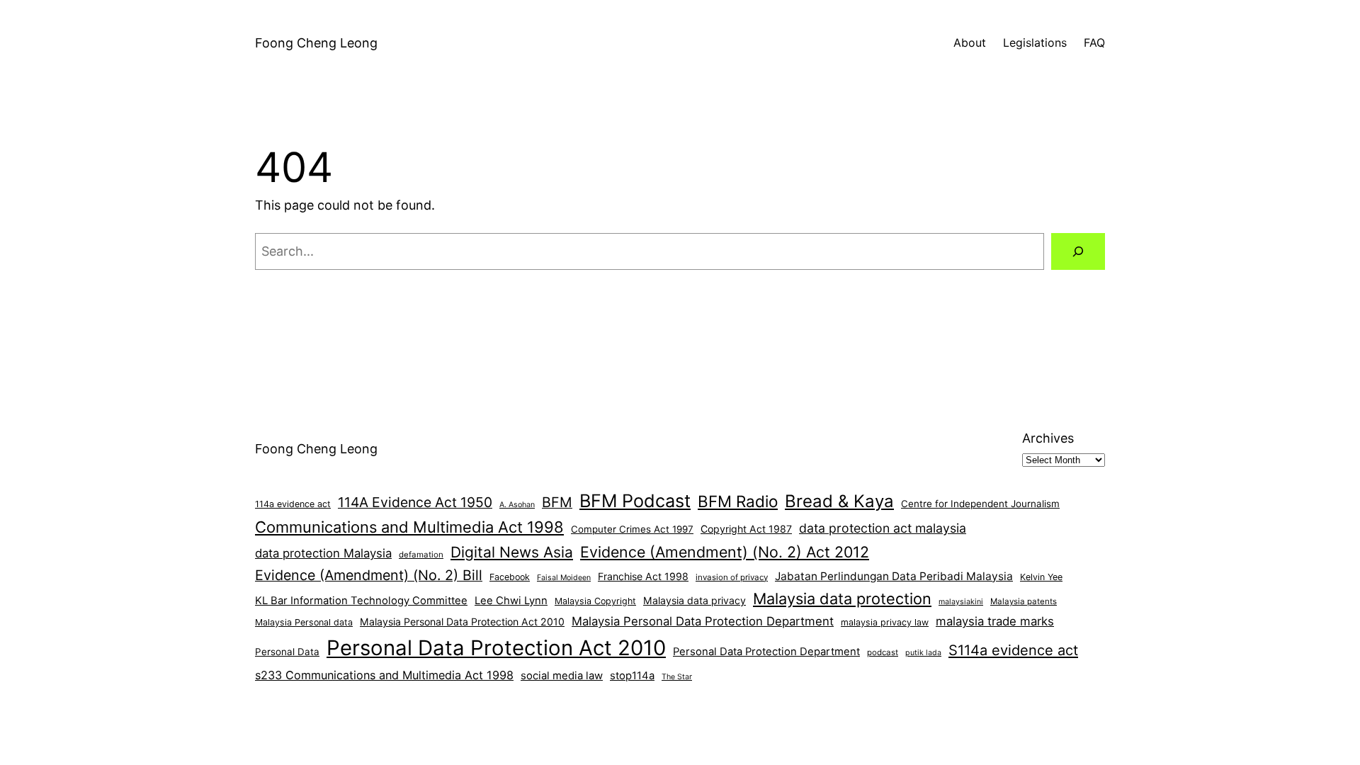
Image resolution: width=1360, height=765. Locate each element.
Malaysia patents (1023, 601)
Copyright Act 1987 (746, 529)
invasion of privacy (732, 577)
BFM (557, 502)
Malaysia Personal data (304, 622)
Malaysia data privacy (694, 600)
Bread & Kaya (839, 501)
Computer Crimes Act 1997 (632, 529)
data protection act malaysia (882, 528)
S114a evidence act (1013, 650)
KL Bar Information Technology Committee (361, 600)
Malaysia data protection (842, 598)
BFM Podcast (635, 500)
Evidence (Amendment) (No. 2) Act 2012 (724, 552)
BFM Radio (738, 501)
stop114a (632, 675)
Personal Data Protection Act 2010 (496, 647)
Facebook (509, 577)
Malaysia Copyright (595, 601)
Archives (1048, 438)
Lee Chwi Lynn (511, 600)
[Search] (1078, 251)
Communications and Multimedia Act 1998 (409, 527)
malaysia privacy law (885, 622)
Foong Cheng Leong (316, 42)
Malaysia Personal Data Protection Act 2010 (462, 622)
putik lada (923, 652)
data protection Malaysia (323, 553)
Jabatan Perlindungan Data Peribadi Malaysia (894, 576)
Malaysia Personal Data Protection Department (703, 621)
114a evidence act (293, 504)
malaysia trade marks (995, 621)
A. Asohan (517, 504)
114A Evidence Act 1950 (415, 502)
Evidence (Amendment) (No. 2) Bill (368, 575)
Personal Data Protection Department (766, 651)
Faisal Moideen (564, 577)
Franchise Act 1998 (643, 576)
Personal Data (287, 651)
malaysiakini (961, 601)
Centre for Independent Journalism (980, 503)
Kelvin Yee (1041, 577)
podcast (882, 652)
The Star (677, 676)
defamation (421, 555)
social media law (562, 675)
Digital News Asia (511, 552)
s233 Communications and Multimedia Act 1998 (384, 675)
